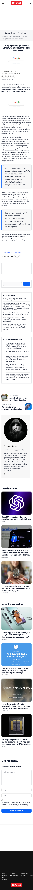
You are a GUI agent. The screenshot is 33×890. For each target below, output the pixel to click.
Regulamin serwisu (24, 874)
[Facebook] (2, 76)
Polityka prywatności (14, 874)
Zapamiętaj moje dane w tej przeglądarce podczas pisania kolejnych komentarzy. (15, 803)
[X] (5, 76)
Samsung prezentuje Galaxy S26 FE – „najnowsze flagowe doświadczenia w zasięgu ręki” (14, 319)
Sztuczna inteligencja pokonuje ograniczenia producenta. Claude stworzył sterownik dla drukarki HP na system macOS (17, 367)
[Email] (11, 76)
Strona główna (10, 33)
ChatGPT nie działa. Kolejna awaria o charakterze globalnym (14, 299)
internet (14, 252)
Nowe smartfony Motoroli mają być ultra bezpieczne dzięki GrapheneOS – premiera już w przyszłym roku (17, 358)
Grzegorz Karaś (10, 446)
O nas (31, 874)
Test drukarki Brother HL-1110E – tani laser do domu (17, 352)
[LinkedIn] (8, 76)
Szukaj (27, 284)
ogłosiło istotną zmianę (14, 116)
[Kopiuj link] (13, 76)
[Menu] (3, 3)
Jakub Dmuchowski (12, 364)
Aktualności (22, 33)
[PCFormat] (16, 885)
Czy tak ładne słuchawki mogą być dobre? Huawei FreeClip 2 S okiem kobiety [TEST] (16, 313)
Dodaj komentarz (16, 811)
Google (8, 252)
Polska (20, 252)
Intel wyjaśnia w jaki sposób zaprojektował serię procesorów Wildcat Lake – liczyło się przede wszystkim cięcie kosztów (16, 345)
